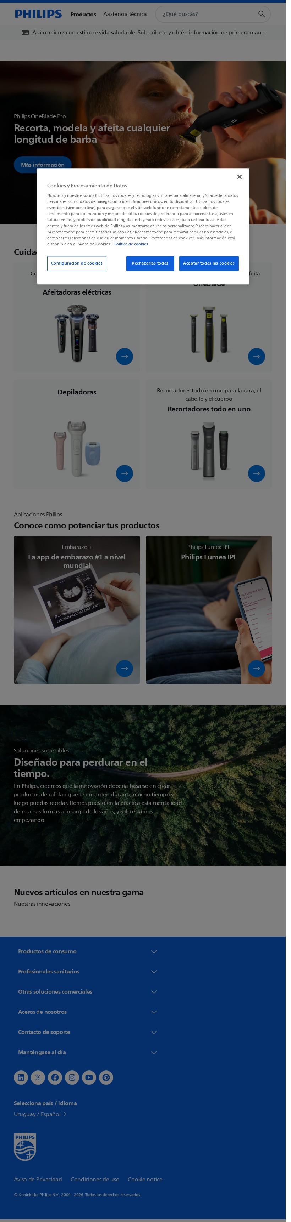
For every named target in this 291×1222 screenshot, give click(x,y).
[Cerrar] (239, 176)
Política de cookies (131, 244)
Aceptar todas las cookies (209, 263)
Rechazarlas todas (150, 263)
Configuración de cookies (77, 263)
